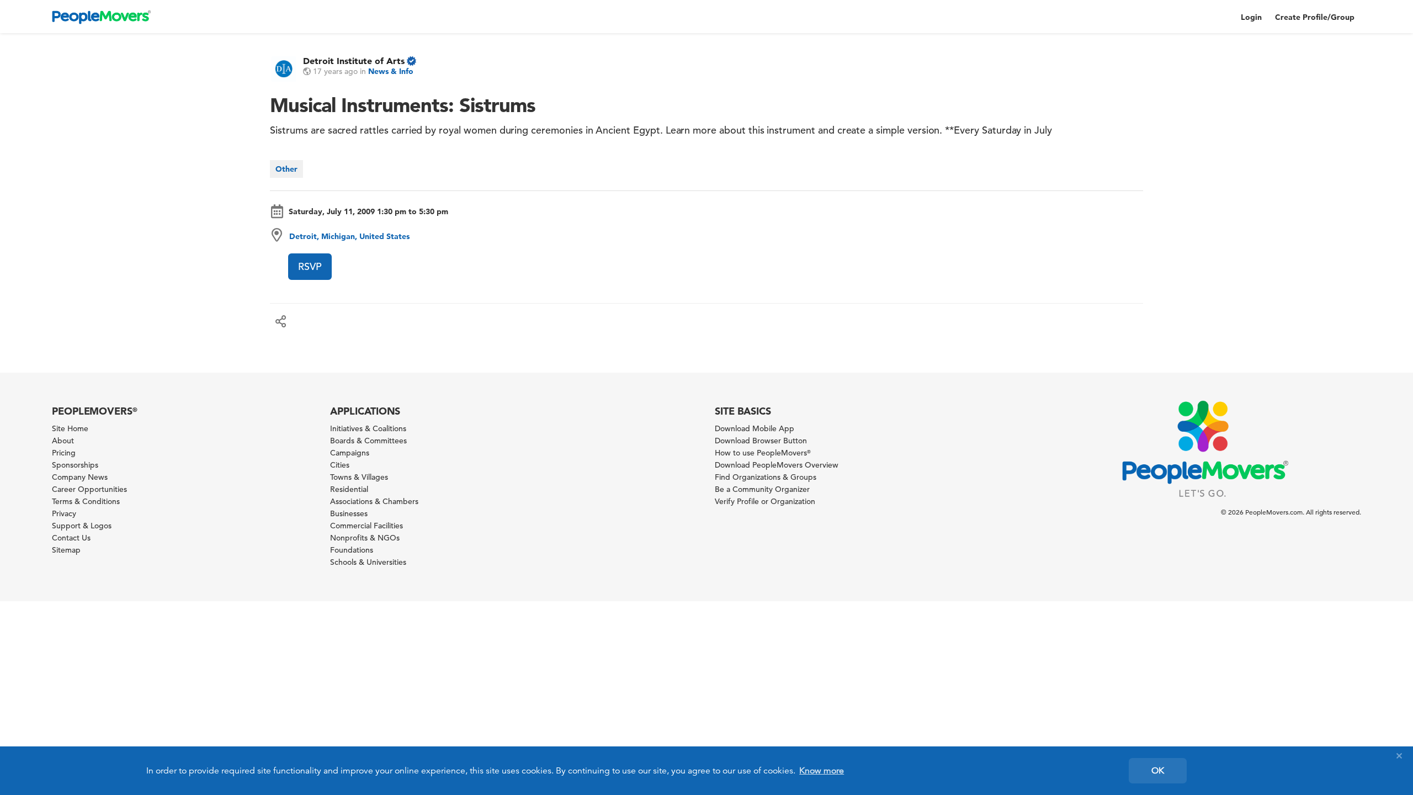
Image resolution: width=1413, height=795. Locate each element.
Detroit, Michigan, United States (349, 236)
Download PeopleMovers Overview (776, 465)
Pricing (64, 453)
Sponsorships (75, 465)
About (63, 441)
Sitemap (66, 550)
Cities (339, 465)
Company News (80, 477)
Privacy (64, 513)
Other (286, 169)
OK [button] (1157, 770)
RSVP (310, 266)
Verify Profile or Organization (765, 501)
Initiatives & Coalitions (368, 428)
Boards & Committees (368, 441)
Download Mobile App (754, 428)
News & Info (390, 71)
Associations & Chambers (374, 501)
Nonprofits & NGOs (365, 538)
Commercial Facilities (366, 526)
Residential (349, 489)
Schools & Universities (368, 562)
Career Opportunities (89, 489)
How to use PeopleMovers (763, 453)
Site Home (70, 428)
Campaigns (349, 453)
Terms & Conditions (86, 501)
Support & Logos (81, 526)
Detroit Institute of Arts (354, 60)
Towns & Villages (359, 477)
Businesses (349, 513)
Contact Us (71, 538)
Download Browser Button (761, 441)
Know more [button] (821, 770)
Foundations (351, 550)
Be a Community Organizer (762, 489)
